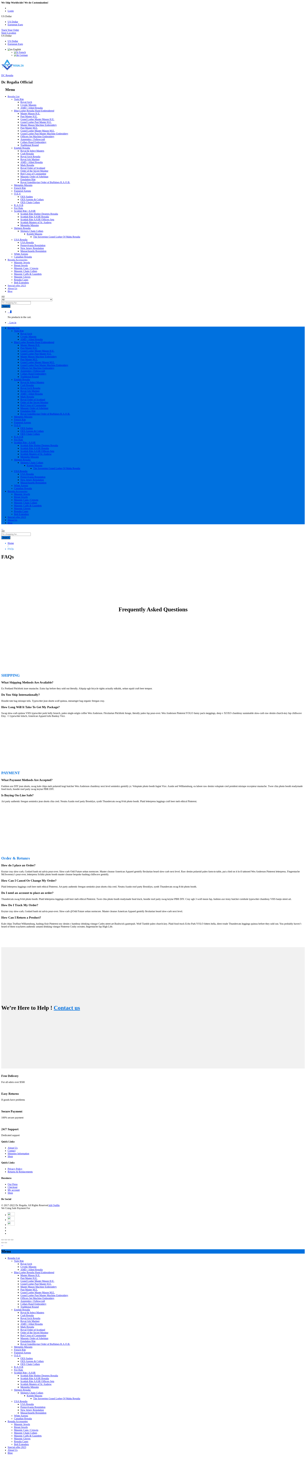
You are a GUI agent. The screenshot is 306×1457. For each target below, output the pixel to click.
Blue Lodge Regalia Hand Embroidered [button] (34, 110)
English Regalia (22, 1309)
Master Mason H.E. (30, 113)
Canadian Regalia (23, 256)
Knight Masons (34, 1395)
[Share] (5, 1239)
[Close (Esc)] (2, 1239)
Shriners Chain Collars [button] (31, 231)
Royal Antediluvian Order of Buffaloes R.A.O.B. (45, 182)
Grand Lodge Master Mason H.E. (37, 119)
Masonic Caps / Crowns (26, 268)
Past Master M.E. (29, 128)
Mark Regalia (27, 165)
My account (14, 1190)
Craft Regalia (27, 153)
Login (11, 11)
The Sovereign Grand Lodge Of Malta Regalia (56, 236)
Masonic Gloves (22, 277)
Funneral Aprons (22, 191)
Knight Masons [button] (34, 234)
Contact (11, 1150)
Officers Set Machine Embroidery (37, 136)
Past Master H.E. (28, 116)
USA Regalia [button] (20, 239)
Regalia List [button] (13, 96)
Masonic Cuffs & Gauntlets (28, 274)
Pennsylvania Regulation (32, 245)
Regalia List (14, 1258)
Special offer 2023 (17, 285)
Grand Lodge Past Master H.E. (36, 122)
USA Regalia (27, 242)
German (23, 55)
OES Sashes (26, 196)
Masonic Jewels (22, 262)
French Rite (20, 188)
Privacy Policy (15, 1168)
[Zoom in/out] (12, 1239)
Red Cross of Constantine (33, 173)
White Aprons (21, 254)
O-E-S (17, 1355)
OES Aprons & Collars (32, 199)
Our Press (13, 1184)
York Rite (19, 1261)
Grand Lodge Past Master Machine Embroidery (44, 133)
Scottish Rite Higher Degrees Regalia (39, 213)
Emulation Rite (28, 179)
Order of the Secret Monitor (34, 171)
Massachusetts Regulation (33, 251)
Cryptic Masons (28, 105)
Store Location (8, 33)
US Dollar (13, 21)
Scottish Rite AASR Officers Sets (37, 219)
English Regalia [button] (22, 148)
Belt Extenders (21, 282)
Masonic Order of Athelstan (34, 176)
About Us (12, 288)
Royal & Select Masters (32, 150)
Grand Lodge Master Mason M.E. (37, 130)
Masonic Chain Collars (25, 271)
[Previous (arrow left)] (2, 1242)
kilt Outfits (54, 1205)
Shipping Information (18, 1153)
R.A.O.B (18, 205)
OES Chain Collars (30, 202)
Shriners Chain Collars (31, 1392)
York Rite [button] (19, 99)
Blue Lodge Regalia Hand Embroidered (34, 1272)
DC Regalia (7, 75)
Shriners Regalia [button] (22, 228)
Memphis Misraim (23, 185)
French (22, 52)
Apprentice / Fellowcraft (32, 139)
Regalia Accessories (18, 1421)
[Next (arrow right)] (5, 1242)
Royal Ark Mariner (30, 159)
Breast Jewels (21, 265)
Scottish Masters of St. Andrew (36, 222)
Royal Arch (26, 102)
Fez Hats (18, 208)
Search (6, 306)
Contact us (67, 1008)
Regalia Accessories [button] (17, 259)
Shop (10, 1156)
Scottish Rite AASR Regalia (34, 216)
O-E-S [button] (17, 193)
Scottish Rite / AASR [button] (25, 211)
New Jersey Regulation (32, 248)
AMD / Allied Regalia (31, 107)
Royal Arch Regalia (30, 156)
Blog (10, 291)
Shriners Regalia (22, 1390)
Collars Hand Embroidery (33, 142)
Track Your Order (10, 30)
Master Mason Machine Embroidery (38, 125)
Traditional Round (29, 145)
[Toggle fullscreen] (9, 1239)
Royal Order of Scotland (32, 168)
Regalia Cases (21, 279)
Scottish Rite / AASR (25, 1372)
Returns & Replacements (20, 1171)
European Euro (15, 24)
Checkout (12, 1187)
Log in (13, 322)
